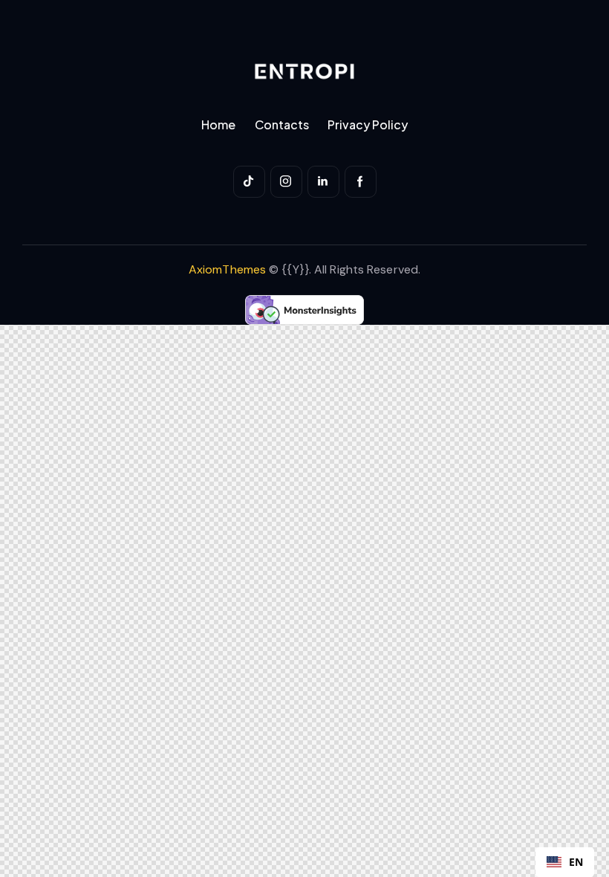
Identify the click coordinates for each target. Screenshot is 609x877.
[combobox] (564, 862)
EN (576, 862)
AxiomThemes (227, 269)
